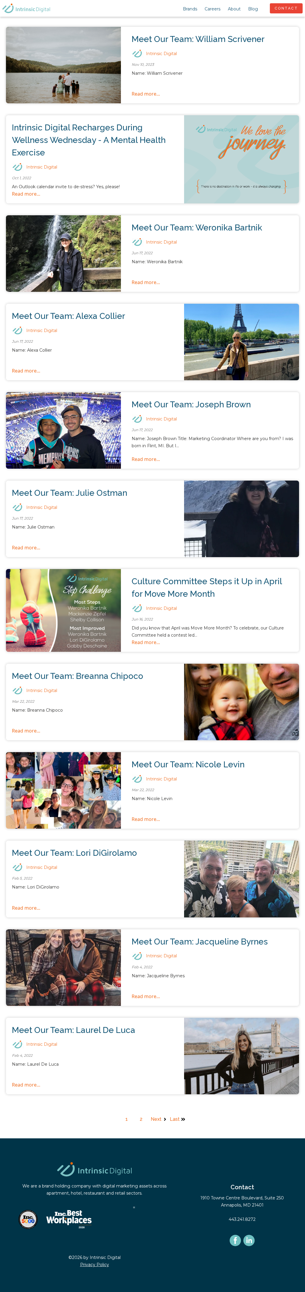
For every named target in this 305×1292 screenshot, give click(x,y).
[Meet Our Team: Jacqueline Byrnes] (63, 967)
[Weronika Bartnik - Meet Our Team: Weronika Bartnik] (63, 253)
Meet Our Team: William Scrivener (198, 39)
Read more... (146, 94)
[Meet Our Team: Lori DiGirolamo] (241, 879)
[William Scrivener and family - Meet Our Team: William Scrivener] (63, 65)
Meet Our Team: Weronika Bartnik (197, 228)
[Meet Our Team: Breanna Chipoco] (241, 702)
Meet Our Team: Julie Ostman (69, 493)
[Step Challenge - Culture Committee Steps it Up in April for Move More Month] (63, 610)
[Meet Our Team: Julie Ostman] (241, 519)
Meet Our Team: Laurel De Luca (73, 1030)
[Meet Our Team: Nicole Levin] (63, 790)
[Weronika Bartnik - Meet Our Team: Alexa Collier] (241, 342)
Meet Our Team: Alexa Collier (68, 316)
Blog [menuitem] (253, 9)
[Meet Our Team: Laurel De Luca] (241, 1056)
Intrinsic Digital (161, 53)
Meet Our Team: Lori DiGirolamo (74, 853)
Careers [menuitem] (212, 9)
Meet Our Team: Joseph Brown (191, 404)
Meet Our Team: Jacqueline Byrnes (200, 942)
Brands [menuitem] (190, 9)
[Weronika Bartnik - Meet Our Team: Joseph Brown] (63, 430)
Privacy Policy (94, 1264)
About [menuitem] (234, 9)
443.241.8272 (242, 1219)
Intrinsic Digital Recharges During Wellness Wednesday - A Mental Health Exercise (89, 140)
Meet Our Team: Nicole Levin (188, 764)
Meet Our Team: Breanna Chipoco (77, 676)
